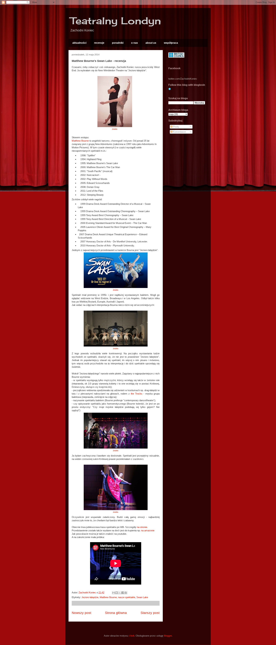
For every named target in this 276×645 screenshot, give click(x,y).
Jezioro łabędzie (89, 597)
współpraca (171, 42)
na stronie (142, 527)
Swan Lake (142, 597)
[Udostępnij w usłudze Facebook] (122, 592)
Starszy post (150, 613)
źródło (114, 129)
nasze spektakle (126, 597)
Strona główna (116, 613)
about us (151, 42)
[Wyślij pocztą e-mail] (113, 592)
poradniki (117, 42)
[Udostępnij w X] (119, 592)
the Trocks (136, 393)
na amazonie (147, 530)
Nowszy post (81, 613)
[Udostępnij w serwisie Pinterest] (125, 592)
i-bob (131, 635)
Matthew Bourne (80, 140)
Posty (175, 126)
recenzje (99, 42)
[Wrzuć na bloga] (116, 592)
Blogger (168, 635)
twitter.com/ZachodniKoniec (182, 78)
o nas (134, 42)
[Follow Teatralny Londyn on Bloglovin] (169, 89)
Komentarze (179, 131)
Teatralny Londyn (115, 20)
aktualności (79, 42)
